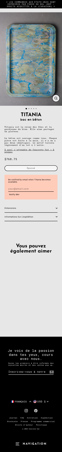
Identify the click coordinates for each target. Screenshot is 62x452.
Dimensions (10, 208)
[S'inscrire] (51, 372)
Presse (24, 421)
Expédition (47, 418)
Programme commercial (43, 421)
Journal (13, 418)
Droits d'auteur (24, 425)
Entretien (32, 418)
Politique (41, 425)
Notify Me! (14, 194)
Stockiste (12, 421)
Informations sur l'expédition (19, 217)
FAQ (22, 418)
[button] (21, 401)
